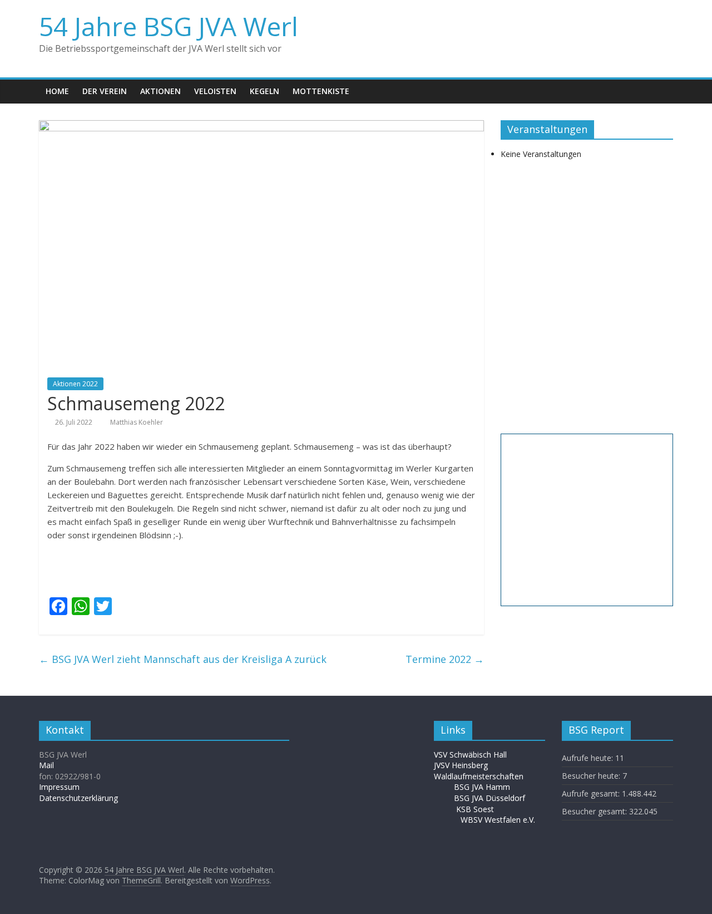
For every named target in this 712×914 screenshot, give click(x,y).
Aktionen (160, 91)
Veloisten (215, 91)
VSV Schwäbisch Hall (470, 754)
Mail (46, 765)
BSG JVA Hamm (483, 787)
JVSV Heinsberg (461, 765)
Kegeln (264, 91)
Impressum (59, 787)
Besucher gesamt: (595, 811)
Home (57, 91)
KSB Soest (475, 809)
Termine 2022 (445, 659)
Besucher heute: (592, 775)
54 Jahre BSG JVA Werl (168, 26)
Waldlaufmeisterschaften (484, 776)
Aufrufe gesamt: (592, 793)
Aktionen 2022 (75, 384)
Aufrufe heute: (588, 758)
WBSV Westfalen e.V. (498, 819)
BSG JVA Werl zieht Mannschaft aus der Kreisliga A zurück (183, 659)
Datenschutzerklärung (78, 798)
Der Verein (104, 91)
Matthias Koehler (136, 422)
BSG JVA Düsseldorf (489, 798)
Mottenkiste (321, 91)
